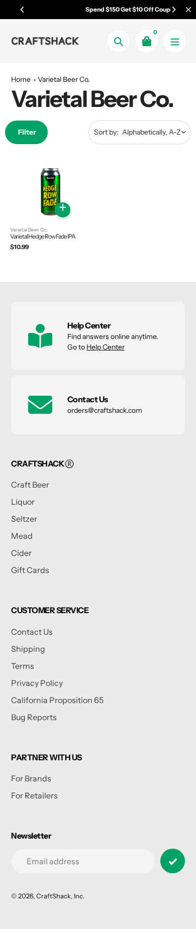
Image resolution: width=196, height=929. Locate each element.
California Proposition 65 (57, 700)
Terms (22, 666)
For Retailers (34, 795)
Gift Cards (30, 570)
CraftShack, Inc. (60, 896)
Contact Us (32, 632)
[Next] (173, 10)
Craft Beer (30, 485)
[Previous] (23, 10)
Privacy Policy (37, 683)
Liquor (23, 502)
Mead (22, 536)
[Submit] (172, 861)
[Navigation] (174, 41)
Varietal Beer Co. (64, 79)
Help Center (105, 347)
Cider (21, 553)
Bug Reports (34, 717)
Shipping (28, 649)
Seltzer (24, 519)
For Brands (31, 778)
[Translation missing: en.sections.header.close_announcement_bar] (188, 10)
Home (21, 79)
